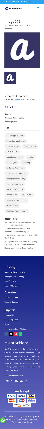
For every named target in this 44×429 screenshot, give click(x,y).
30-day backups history (15, 141)
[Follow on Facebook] (6, 334)
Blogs (6, 324)
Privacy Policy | (23, 419)
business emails (12, 146)
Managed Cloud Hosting (14, 118)
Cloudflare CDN (30, 146)
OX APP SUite (11, 195)
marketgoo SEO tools (14, 184)
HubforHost (16, 343)
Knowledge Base (11, 320)
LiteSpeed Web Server (15, 168)
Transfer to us (10, 281)
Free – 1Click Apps (11, 286)
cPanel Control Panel (14, 157)
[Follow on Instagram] (16, 334)
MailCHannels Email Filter (16, 173)
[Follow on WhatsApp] (20, 334)
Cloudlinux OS (12, 152)
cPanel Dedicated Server (14, 272)
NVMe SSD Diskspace (14, 189)
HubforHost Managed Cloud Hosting (18, 248)
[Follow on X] (11, 334)
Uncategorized (10, 122)
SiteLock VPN (27, 195)
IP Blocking (26, 162)
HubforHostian (12, 26)
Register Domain (11, 297)
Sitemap (33, 419)
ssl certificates (12, 205)
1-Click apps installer (14, 135)
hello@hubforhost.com (13, 375)
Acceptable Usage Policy (22, 422)
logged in (18, 100)
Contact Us (8, 315)
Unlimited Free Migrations (16, 211)
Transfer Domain (11, 302)
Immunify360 (11, 162)
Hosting (7, 114)
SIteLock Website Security (16, 200)
